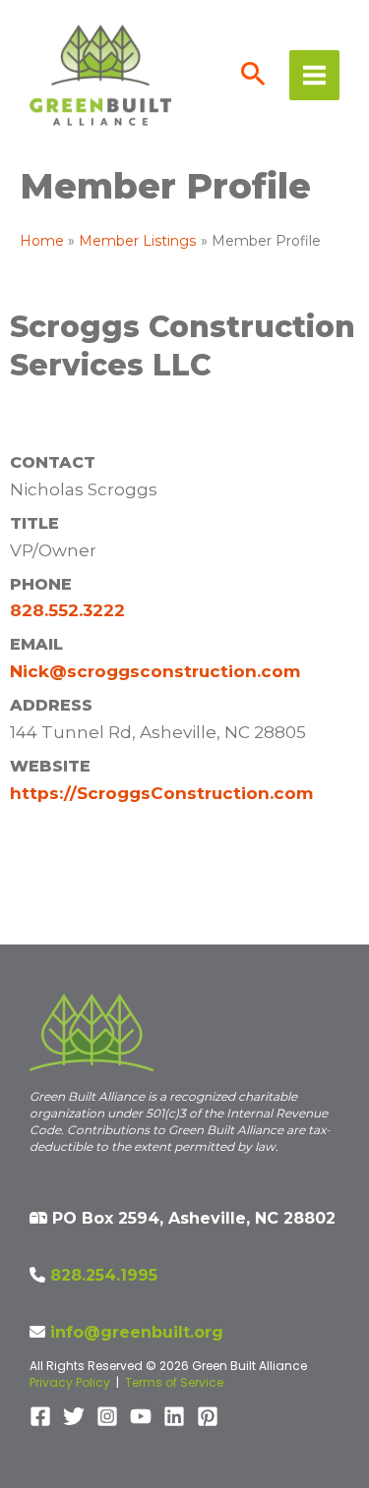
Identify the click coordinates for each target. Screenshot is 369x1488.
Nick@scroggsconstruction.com (155, 671)
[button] (253, 75)
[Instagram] (107, 1416)
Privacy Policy (70, 1382)
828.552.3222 (67, 610)
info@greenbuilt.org (136, 1332)
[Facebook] (40, 1416)
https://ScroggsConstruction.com (161, 793)
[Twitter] (74, 1416)
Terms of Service (174, 1382)
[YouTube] (141, 1416)
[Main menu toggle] (314, 75)
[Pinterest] (207, 1416)
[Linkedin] (174, 1416)
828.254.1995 (103, 1275)
